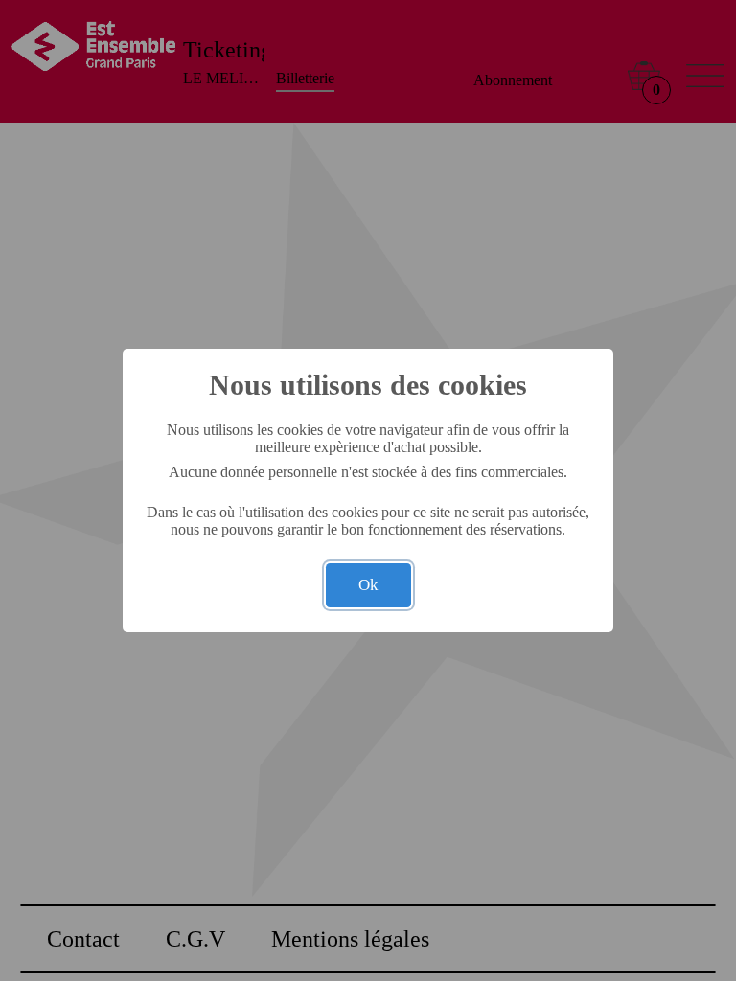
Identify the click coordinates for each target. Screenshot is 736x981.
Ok (368, 585)
